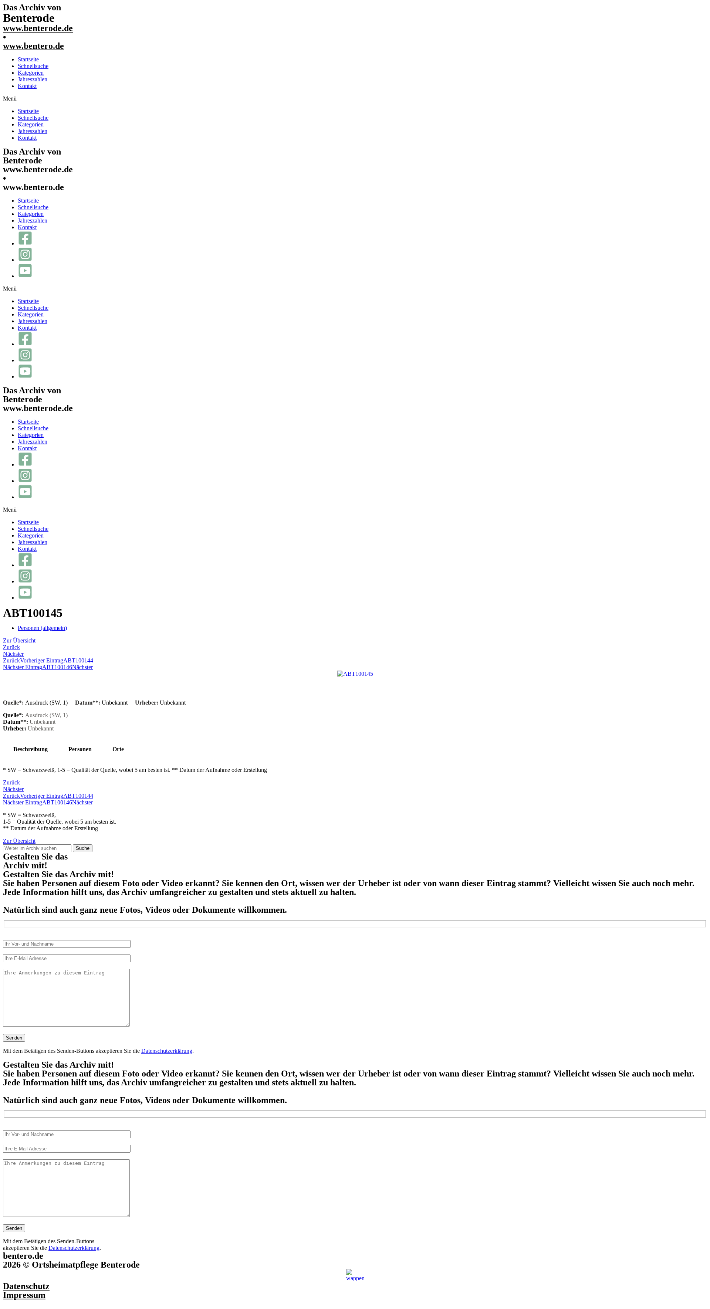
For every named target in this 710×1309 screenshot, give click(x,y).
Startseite (28, 59)
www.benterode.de (38, 28)
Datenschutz (26, 1286)
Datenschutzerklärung (166, 1051)
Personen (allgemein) (42, 628)
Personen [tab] (80, 749)
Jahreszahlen (32, 79)
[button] (355, 98)
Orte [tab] (118, 749)
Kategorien (31, 72)
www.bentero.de (33, 46)
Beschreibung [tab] (30, 749)
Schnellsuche (33, 66)
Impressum (24, 1295)
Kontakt (27, 86)
